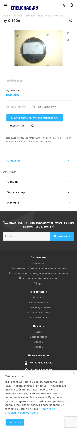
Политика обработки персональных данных (38, 268)
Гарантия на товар (38, 312)
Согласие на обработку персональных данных (38, 273)
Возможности (38, 317)
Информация (38, 291)
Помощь (38, 297)
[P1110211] (38, 48)
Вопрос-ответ (38, 336)
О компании (38, 257)
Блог (39, 331)
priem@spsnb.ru (41, 369)
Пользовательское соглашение (38, 278)
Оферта (38, 283)
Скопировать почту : (35, 117)
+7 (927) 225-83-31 (41, 362)
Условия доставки (38, 307)
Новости (38, 263)
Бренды (39, 341)
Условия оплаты (38, 302)
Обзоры (39, 346)
